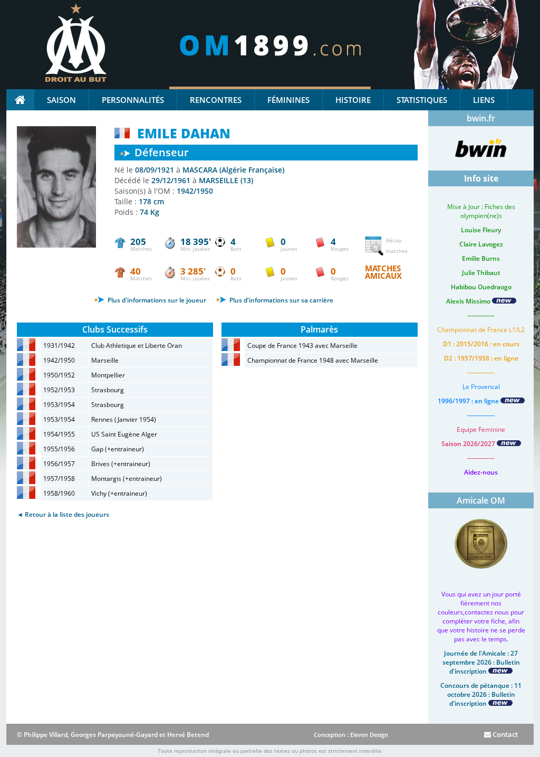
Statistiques (422, 99)
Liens (484, 99)
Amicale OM (481, 500)
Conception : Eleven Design (351, 735)
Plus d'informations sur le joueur (156, 300)
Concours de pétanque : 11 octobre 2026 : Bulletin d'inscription (481, 694)
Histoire (353, 99)
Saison (61, 99)
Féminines (288, 99)
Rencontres (216, 99)
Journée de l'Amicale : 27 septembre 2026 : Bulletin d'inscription (481, 662)
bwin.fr (481, 118)
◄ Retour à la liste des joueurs (63, 514)
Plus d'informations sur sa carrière (280, 300)
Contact (504, 734)
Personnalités (133, 99)
